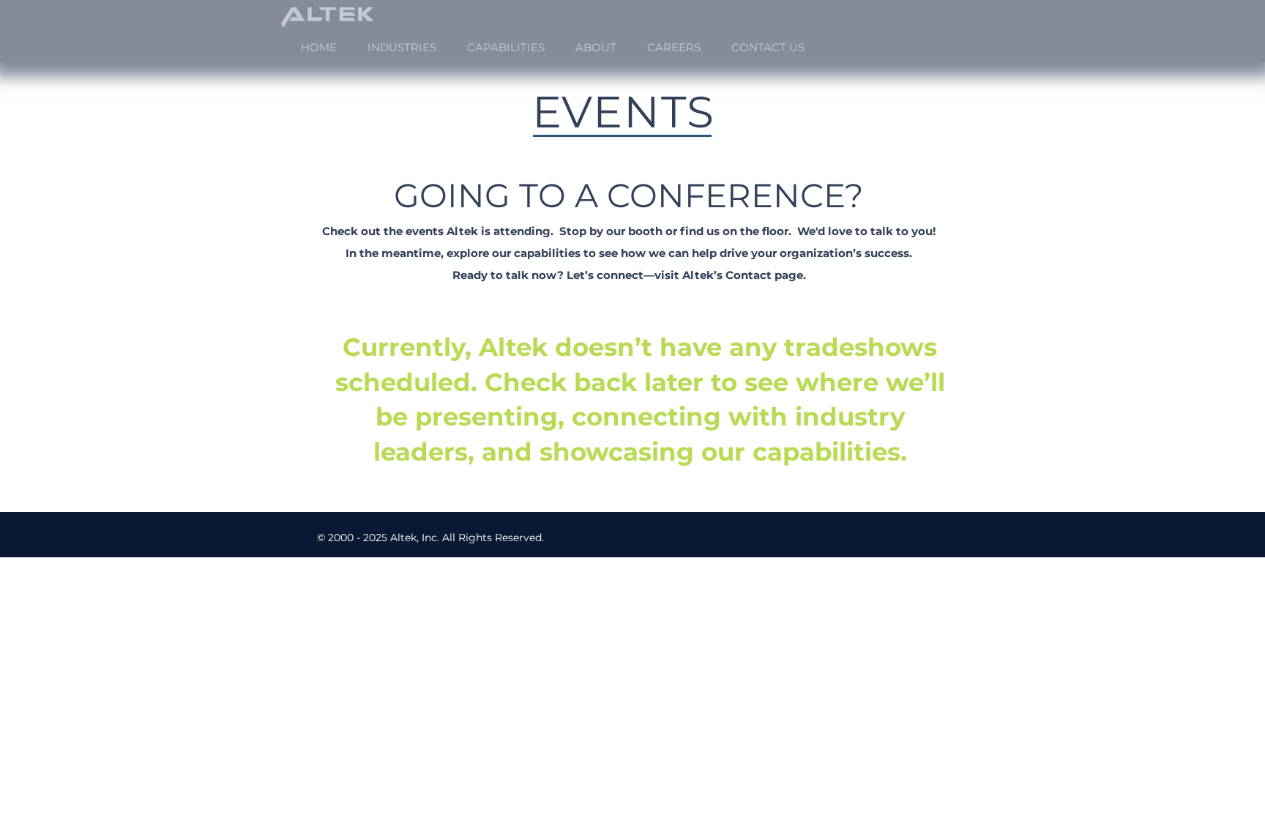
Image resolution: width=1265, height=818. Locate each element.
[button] (402, 47)
